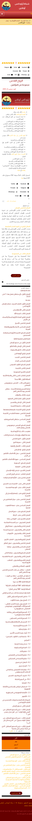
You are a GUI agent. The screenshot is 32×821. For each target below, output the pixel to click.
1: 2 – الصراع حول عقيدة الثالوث (20, 600)
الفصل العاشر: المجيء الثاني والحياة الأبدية (16, 375)
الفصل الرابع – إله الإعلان (22, 450)
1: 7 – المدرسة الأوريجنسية (21, 625)
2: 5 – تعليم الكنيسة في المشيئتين (19, 658)
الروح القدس (16, 80)
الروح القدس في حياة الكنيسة (17, 135)
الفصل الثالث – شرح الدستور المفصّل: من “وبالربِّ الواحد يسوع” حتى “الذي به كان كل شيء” (16, 720)
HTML (24, 170)
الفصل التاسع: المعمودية (22, 372)
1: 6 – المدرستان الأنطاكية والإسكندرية (18, 622)
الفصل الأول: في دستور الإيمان (20, 342)
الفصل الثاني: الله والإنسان (21, 310)
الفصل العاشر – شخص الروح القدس (18, 474)
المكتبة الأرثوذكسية (15, 21)
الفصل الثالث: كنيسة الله (22, 313)
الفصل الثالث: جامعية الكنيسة (20, 406)
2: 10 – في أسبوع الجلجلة (22, 679)
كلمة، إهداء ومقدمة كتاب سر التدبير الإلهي (16, 593)
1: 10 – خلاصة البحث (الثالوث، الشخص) (18, 636)
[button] (31, 14)
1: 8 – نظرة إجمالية (24, 629)
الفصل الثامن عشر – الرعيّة (21, 515)
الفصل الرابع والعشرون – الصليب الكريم (17, 539)
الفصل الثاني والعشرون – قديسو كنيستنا (16, 530)
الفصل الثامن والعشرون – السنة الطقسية (16, 556)
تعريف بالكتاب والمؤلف (22, 395)
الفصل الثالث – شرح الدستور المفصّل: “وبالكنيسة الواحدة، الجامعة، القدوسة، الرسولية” (17, 780)
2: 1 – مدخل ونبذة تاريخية (22, 644)
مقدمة (24, 112)
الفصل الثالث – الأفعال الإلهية (20, 446)
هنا (22, 178)
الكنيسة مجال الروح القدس (18, 154)
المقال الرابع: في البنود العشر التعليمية (17, 226)
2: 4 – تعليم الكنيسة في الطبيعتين (19, 655)
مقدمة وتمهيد (25, 290)
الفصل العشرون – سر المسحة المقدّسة (17, 522)
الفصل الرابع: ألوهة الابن (22, 353)
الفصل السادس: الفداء (22, 361)
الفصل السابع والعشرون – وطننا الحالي (17, 553)
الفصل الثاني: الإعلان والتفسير (20, 402)
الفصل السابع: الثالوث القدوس (20, 364)
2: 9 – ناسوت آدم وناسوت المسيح (19, 675)
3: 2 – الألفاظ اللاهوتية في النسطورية (18, 692)
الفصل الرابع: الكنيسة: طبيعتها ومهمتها (16, 409)
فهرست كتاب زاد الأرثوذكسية (20, 431)
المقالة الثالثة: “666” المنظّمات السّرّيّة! (18, 585)
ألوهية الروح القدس (21, 114)
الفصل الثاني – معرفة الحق (21, 442)
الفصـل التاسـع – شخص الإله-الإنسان (18, 470)
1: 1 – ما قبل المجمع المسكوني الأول (18, 596)
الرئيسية (23, 21)
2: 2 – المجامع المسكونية (22, 647)
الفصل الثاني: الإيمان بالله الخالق (20, 346)
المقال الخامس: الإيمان (22, 208)
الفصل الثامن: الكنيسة (22, 368)
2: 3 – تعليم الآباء (25, 651)
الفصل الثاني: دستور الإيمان (21, 706)
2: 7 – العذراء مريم (24, 666)
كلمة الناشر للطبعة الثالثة (22, 339)
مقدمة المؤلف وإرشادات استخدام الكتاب (17, 435)
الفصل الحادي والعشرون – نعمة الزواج (17, 526)
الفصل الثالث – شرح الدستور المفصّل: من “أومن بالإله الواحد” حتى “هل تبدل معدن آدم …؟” (16, 712)
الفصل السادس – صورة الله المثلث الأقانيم (16, 459)
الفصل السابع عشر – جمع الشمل (19, 511)
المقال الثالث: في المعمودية (21, 254)
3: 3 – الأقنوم (26, 696)
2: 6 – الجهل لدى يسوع (23, 662)
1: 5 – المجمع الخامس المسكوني (20, 618)
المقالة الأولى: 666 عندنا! (22, 379)
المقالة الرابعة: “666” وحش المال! (19, 589)
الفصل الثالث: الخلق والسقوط (20, 350)
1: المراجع (27, 640)
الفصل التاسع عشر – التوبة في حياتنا (18, 519)
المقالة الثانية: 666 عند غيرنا (21, 582)
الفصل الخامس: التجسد (22, 357)
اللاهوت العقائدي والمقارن (21, 566)
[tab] (16, 738)
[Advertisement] (16, 42)
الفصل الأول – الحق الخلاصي (21, 439)
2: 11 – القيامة (26, 683)
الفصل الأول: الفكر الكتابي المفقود (19, 398)
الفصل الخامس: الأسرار (22, 323)
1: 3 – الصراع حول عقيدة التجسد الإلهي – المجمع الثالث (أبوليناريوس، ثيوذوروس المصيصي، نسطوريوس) (17, 606)
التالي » (11, 731)
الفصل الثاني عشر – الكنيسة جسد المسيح (16, 484)
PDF (19, 170)
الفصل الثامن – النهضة (22, 467)
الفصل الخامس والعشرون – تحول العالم (17, 543)
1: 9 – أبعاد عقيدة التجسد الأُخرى (20, 633)
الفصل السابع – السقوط (22, 463)
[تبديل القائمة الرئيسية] (2, 14)
